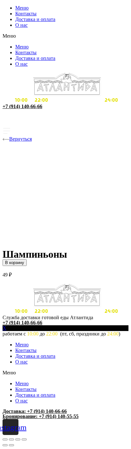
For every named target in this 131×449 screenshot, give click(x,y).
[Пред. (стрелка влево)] (5, 445)
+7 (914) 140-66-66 (22, 106)
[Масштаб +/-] (24, 439)
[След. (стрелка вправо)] (11, 445)
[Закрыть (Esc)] (5, 439)
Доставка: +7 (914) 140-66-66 (35, 411)
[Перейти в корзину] (65, 122)
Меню (22, 8)
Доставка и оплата (35, 19)
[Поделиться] (11, 439)
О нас (21, 25)
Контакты (26, 13)
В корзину (14, 262)
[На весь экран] (17, 439)
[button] (65, 36)
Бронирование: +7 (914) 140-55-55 (41, 416)
